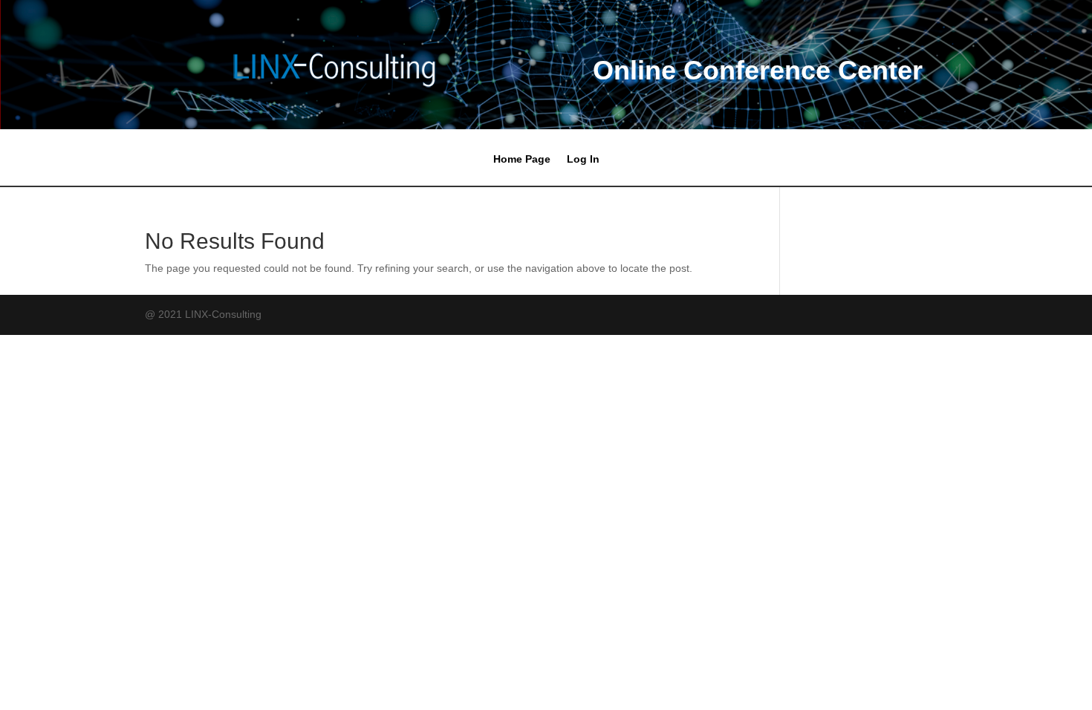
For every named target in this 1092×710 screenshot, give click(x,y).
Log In (583, 159)
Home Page (521, 159)
